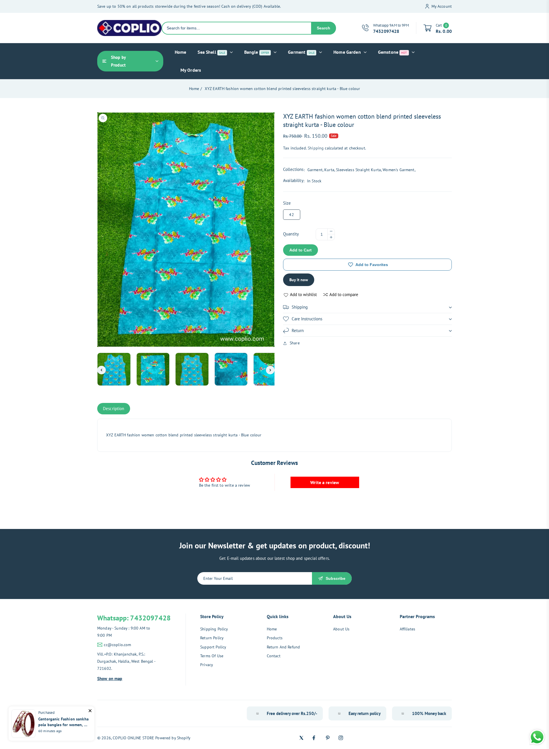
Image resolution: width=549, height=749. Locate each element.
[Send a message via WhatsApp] (537, 737)
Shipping (316, 148)
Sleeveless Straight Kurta (358, 169)
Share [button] (295, 342)
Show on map (109, 678)
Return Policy (212, 637)
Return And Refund (283, 647)
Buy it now (298, 279)
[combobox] (236, 28)
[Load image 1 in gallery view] (114, 369)
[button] (367, 307)
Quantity (291, 234)
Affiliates (407, 629)
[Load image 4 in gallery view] (231, 369)
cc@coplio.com (117, 644)
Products (275, 637)
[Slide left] (101, 370)
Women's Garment (398, 169)
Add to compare (343, 294)
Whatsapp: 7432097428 (134, 618)
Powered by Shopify (172, 737)
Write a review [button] (324, 482)
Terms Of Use (211, 655)
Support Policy (213, 647)
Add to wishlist (303, 294)
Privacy (206, 664)
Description (113, 408)
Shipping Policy (214, 629)
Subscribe (335, 578)
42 (291, 214)
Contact (274, 655)
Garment (315, 169)
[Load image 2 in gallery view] (153, 369)
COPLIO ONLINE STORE (133, 737)
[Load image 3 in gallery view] (192, 369)
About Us (341, 629)
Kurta (329, 169)
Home (194, 88)
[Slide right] (270, 370)
